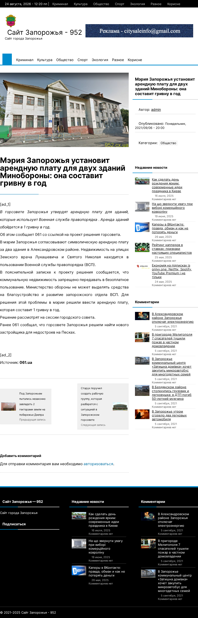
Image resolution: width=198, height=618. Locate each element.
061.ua (26, 362)
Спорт (119, 4)
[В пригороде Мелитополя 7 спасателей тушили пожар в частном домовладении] (142, 337)
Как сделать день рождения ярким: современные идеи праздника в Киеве (167, 185)
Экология (137, 4)
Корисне (173, 4)
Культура (80, 4)
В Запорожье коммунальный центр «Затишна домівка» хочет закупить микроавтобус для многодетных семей (171, 366)
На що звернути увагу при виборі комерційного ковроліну (172, 207)
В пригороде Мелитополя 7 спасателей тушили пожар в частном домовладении (172, 340)
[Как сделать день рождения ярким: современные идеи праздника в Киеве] (142, 181)
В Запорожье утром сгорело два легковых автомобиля (169, 415)
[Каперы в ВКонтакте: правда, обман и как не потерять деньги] (142, 227)
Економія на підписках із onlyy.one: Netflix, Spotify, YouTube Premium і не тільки (172, 271)
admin (156, 109)
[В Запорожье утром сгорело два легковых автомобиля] (142, 414)
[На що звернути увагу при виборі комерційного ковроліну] (142, 206)
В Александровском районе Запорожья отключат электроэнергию (173, 317)
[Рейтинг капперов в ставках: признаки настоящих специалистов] (142, 247)
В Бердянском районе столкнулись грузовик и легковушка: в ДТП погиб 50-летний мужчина (171, 392)
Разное (156, 4)
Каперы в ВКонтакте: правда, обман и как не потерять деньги (170, 228)
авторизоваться (98, 464)
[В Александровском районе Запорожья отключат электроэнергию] (142, 316)
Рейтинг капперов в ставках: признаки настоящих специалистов (172, 248)
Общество (101, 4)
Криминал (60, 4)
